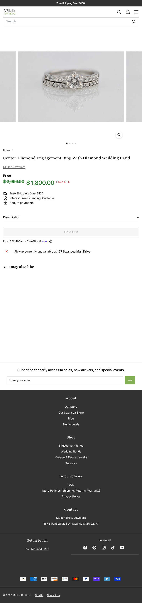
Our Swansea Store (71, 412)
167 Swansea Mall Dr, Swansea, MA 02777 (71, 523)
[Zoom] (119, 134)
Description (11, 217)
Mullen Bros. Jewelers (71, 517)
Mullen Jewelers (14, 167)
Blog (71, 418)
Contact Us (53, 595)
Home (7, 150)
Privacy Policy (71, 496)
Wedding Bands (71, 451)
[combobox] (71, 21)
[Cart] (127, 11)
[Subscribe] (130, 380)
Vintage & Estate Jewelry (71, 457)
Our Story (71, 406)
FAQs (71, 484)
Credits (39, 595)
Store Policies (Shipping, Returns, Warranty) (71, 490)
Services (71, 463)
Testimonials (71, 424)
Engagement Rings (71, 445)
